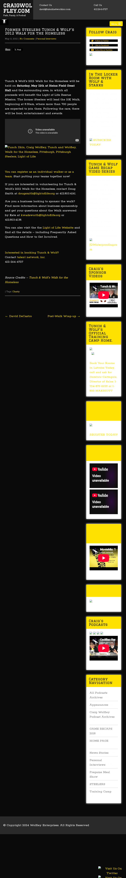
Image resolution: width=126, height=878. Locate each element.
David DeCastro (18, 316)
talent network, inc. (31, 257)
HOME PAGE (99, 741)
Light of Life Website (58, 227)
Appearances (99, 705)
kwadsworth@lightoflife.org (40, 215)
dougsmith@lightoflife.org (36, 193)
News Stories (99, 753)
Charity (16, 291)
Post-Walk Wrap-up (64, 316)
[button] (4, 20)
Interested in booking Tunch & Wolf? (32, 252)
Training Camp (100, 791)
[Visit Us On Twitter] (112, 875)
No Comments (27, 38)
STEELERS (97, 784)
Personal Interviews (46, 38)
